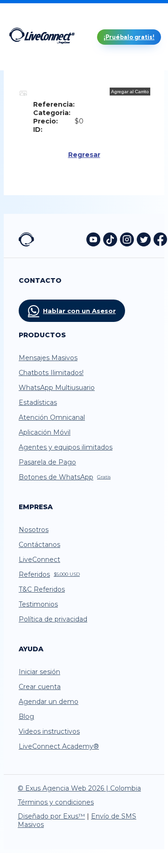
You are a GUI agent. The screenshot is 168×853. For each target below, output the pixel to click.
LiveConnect (39, 559)
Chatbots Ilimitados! (51, 372)
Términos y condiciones (56, 802)
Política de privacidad (53, 619)
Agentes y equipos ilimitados (65, 447)
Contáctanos (39, 544)
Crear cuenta (40, 686)
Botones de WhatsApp (65, 477)
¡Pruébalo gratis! (129, 37)
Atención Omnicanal (52, 417)
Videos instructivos (49, 731)
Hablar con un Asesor (79, 310)
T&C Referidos (42, 589)
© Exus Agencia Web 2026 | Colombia (79, 788)
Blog (26, 716)
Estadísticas (38, 402)
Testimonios (38, 604)
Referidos (49, 574)
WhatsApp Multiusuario (57, 387)
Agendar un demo (48, 701)
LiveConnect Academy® (59, 746)
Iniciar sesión (39, 672)
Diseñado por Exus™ (51, 816)
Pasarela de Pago (47, 462)
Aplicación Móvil (44, 432)
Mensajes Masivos (48, 358)
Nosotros (34, 529)
